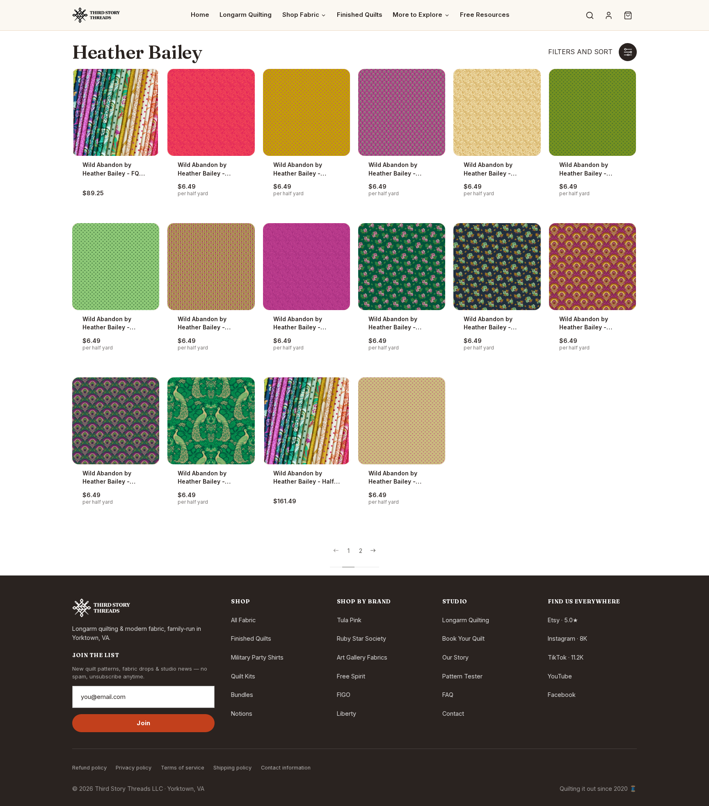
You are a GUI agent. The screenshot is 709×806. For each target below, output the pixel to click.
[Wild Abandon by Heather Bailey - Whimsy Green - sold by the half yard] (592, 112)
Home (200, 14)
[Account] (609, 15)
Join (143, 723)
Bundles (242, 694)
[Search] (590, 15)
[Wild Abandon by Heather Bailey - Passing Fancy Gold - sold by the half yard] (496, 112)
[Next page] (373, 557)
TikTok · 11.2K (565, 657)
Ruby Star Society (361, 638)
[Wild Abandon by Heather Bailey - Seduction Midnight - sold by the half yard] (115, 420)
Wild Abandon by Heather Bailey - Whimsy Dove (392, 478)
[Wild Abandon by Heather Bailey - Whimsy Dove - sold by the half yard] (401, 420)
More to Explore (417, 14)
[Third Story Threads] (96, 15)
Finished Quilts (359, 14)
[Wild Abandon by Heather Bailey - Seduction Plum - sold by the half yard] (592, 266)
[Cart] (628, 15)
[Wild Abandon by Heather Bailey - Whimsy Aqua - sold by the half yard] (115, 266)
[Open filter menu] (628, 52)
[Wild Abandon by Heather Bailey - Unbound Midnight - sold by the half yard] (496, 266)
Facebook (562, 694)
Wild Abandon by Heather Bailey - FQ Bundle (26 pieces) (110, 169)
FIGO (343, 694)
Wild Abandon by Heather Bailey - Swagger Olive (202, 323)
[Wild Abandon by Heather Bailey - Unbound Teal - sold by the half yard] (401, 266)
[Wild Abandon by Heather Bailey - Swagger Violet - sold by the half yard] (401, 112)
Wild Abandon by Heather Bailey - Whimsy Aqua (106, 323)
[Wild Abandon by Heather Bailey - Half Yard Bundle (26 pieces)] (306, 420)
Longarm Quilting (246, 14)
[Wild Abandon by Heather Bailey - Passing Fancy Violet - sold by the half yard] (306, 266)
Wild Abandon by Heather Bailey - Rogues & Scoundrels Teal (209, 478)
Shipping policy (232, 768)
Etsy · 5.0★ (563, 619)
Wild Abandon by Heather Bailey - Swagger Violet (392, 169)
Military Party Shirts (257, 657)
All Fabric (243, 619)
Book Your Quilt (463, 638)
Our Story (455, 657)
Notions (241, 713)
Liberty (346, 713)
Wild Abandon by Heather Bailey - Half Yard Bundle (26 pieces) (303, 478)
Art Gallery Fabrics (362, 657)
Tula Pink (349, 619)
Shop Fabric (300, 14)
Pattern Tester (462, 676)
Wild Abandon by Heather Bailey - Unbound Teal (392, 323)
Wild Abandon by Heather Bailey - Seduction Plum (583, 323)
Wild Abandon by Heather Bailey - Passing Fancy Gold (492, 169)
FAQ (447, 694)
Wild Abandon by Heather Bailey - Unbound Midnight (490, 323)
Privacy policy (133, 768)
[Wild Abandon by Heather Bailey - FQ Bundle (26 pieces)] (115, 112)
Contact (453, 713)
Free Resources (485, 14)
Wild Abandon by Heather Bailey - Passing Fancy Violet (303, 323)
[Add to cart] (140, 88)
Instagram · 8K (567, 638)
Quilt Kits (243, 676)
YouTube (560, 676)
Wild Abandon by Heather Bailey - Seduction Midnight (111, 478)
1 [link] (349, 551)
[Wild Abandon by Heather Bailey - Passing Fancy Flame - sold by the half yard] (210, 112)
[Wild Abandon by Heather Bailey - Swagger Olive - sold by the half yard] (210, 266)
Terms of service (182, 768)
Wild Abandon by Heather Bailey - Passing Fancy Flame (208, 169)
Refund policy (89, 768)
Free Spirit (351, 676)
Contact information (286, 768)
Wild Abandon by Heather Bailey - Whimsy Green (583, 169)
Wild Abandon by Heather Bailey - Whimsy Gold (297, 169)
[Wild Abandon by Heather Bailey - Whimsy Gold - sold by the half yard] (306, 112)
